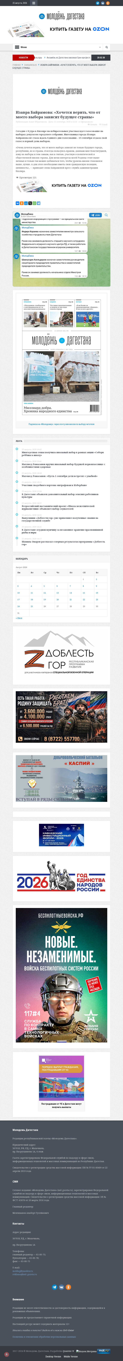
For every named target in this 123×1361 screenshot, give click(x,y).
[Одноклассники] (22, 203)
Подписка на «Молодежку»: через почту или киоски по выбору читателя (61, 424)
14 (71, 592)
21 (71, 599)
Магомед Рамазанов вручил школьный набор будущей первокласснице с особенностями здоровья (63, 465)
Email (104, 124)
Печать (93, 124)
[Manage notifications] (6, 1354)
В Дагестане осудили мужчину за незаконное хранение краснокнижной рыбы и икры (62, 531)
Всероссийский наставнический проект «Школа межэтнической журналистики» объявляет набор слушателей (58, 507)
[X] (30, 203)
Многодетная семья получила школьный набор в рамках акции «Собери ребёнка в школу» (63, 453)
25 (32, 606)
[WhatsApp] (34, 203)
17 (18, 599)
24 (18, 606)
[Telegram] (38, 203)
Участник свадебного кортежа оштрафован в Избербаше (54, 485)
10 (18, 592)
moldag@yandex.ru (23, 1271)
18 (32, 599)
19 (45, 599)
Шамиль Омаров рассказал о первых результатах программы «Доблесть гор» (63, 543)
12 (45, 592)
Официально (87, 122)
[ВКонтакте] (17, 203)
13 (58, 592)
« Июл (19, 618)
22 (84, 599)
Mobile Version (71, 1356)
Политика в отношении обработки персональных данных (44, 1336)
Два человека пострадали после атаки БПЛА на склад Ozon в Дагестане (89, 57)
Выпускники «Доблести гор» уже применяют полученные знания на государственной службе (60, 519)
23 (97, 599)
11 (32, 592)
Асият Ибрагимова (38, 122)
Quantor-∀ (68, 1351)
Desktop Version (53, 1356)
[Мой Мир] (26, 203)
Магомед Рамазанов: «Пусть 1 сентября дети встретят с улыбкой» (60, 476)
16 (97, 592)
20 (58, 599)
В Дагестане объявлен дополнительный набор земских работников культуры (60, 495)
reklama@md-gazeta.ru (25, 1274)
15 (84, 592)
